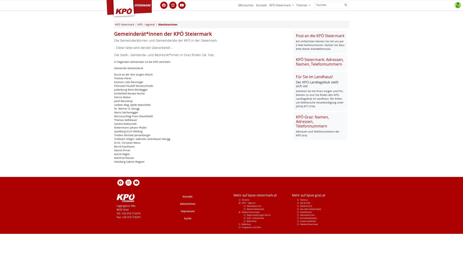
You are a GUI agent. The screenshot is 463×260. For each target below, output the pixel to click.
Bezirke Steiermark (255, 209)
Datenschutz (188, 203)
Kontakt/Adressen (308, 218)
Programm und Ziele (251, 227)
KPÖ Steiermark (280, 5)
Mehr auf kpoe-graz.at (308, 195)
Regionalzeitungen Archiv (259, 215)
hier (211, 55)
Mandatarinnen (254, 206)
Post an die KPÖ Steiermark (320, 35)
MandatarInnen (307, 215)
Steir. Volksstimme (255, 218)
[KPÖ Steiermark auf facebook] (163, 5)
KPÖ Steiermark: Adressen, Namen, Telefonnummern (320, 62)
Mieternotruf (306, 206)
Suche (187, 218)
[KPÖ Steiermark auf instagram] (172, 5)
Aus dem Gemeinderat (310, 209)
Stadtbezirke (306, 212)
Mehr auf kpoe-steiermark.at (255, 195)
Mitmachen (246, 5)
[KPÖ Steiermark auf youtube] (181, 5)
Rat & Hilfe (305, 203)
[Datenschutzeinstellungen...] (458, 5)
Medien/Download (250, 212)
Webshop (246, 224)
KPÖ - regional (248, 203)
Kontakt (261, 5)
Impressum (188, 211)
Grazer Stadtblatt (308, 221)
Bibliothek (251, 221)
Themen (302, 5)
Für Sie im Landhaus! (314, 76)
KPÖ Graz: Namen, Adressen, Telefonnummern (312, 121)
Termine (245, 199)
